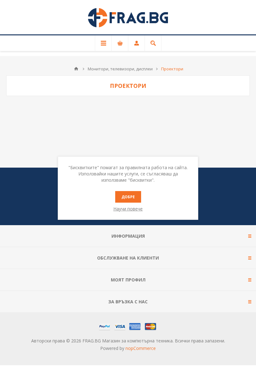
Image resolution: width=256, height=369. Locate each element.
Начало (76, 69)
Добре (128, 197)
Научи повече (128, 209)
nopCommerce (141, 348)
